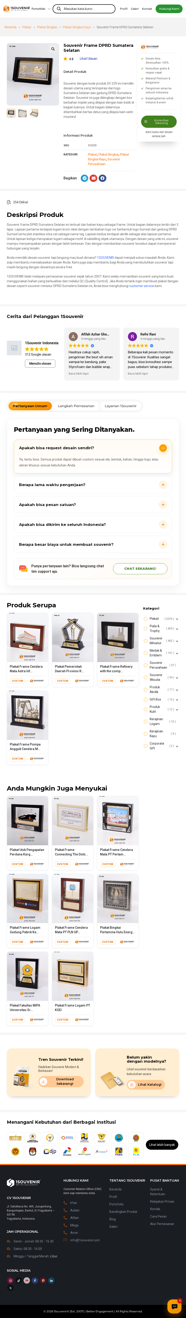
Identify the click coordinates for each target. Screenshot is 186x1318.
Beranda (11, 27)
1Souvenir (60, 1311)
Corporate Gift (161, 746)
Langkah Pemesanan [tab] (76, 406)
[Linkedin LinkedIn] (51, 1280)
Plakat (26, 27)
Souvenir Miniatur (161, 640)
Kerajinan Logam (162, 721)
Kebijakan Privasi (162, 1201)
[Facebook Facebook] (35, 1280)
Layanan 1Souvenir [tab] (121, 406)
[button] (169, 9)
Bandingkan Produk (123, 1212)
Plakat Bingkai (47, 27)
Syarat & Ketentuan (157, 1191)
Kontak (155, 1209)
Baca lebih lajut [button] (79, 373)
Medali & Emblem (161, 653)
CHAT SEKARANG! (140, 569)
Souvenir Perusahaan (162, 665)
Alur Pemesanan (162, 1224)
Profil (113, 1197)
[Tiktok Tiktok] (18, 1280)
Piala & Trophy (161, 628)
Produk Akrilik (161, 689)
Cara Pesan (158, 1216)
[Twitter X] (10, 1288)
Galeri (113, 1226)
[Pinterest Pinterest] (43, 1280)
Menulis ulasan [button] (40, 363)
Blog (112, 1219)
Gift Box (161, 699)
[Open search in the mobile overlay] (84, 8)
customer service (141, 286)
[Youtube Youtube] (27, 1280)
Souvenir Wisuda (161, 677)
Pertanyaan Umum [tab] (30, 406)
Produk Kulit (161, 709)
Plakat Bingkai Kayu (77, 27)
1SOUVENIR (105, 257)
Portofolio (38, 8)
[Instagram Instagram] (10, 1280)
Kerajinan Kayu (162, 733)
